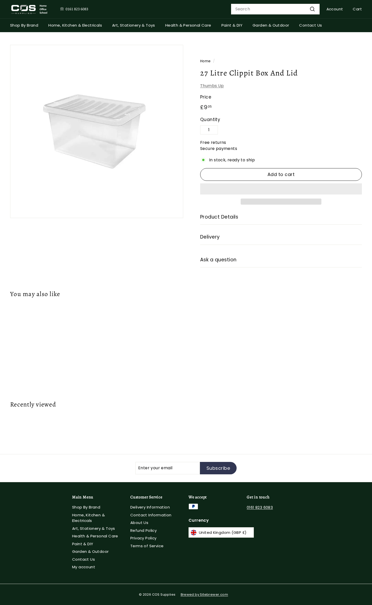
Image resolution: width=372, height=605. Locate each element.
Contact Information (151, 515)
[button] (281, 188)
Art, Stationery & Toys (133, 25)
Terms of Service (146, 546)
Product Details (219, 216)
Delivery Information (150, 507)
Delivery (210, 236)
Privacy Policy (143, 538)
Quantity (210, 119)
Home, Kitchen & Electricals (75, 25)
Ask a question (218, 259)
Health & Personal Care (188, 25)
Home (205, 61)
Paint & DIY (231, 25)
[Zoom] (96, 131)
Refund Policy (143, 530)
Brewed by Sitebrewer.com (204, 594)
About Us (139, 522)
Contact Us (310, 25)
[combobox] (275, 9)
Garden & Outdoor (271, 25)
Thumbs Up (212, 86)
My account (83, 567)
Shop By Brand (24, 25)
